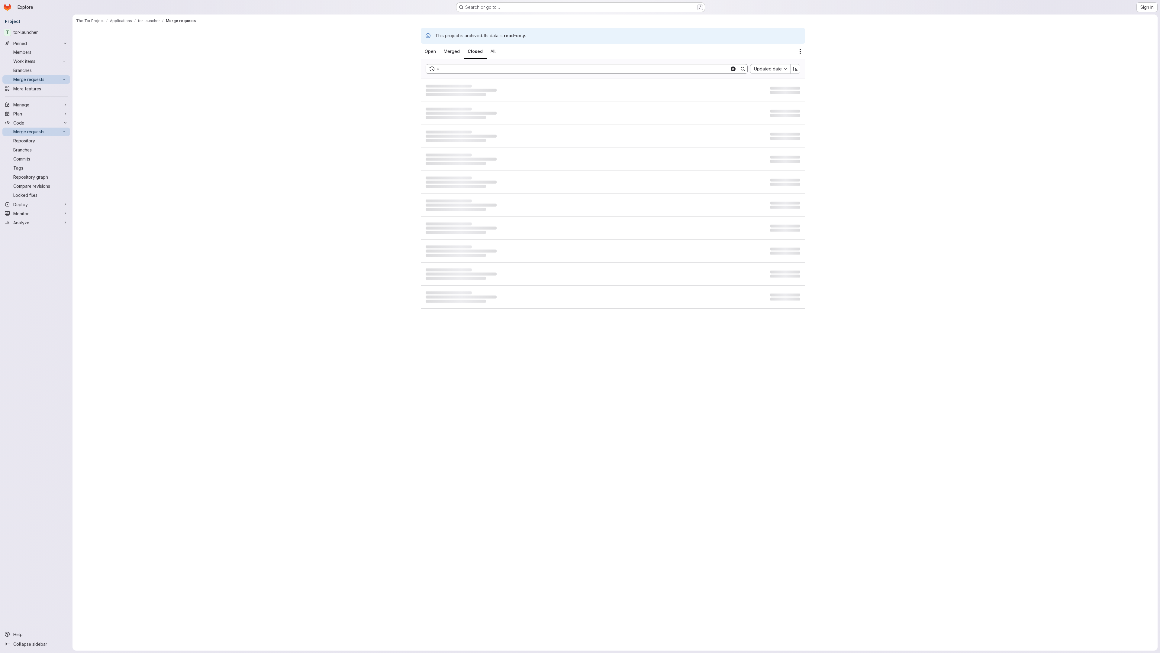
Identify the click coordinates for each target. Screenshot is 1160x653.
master (516, 91)
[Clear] (733, 69)
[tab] (434, 51)
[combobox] (770, 69)
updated (781, 91)
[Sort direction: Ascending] (795, 69)
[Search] (743, 69)
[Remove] (503, 69)
